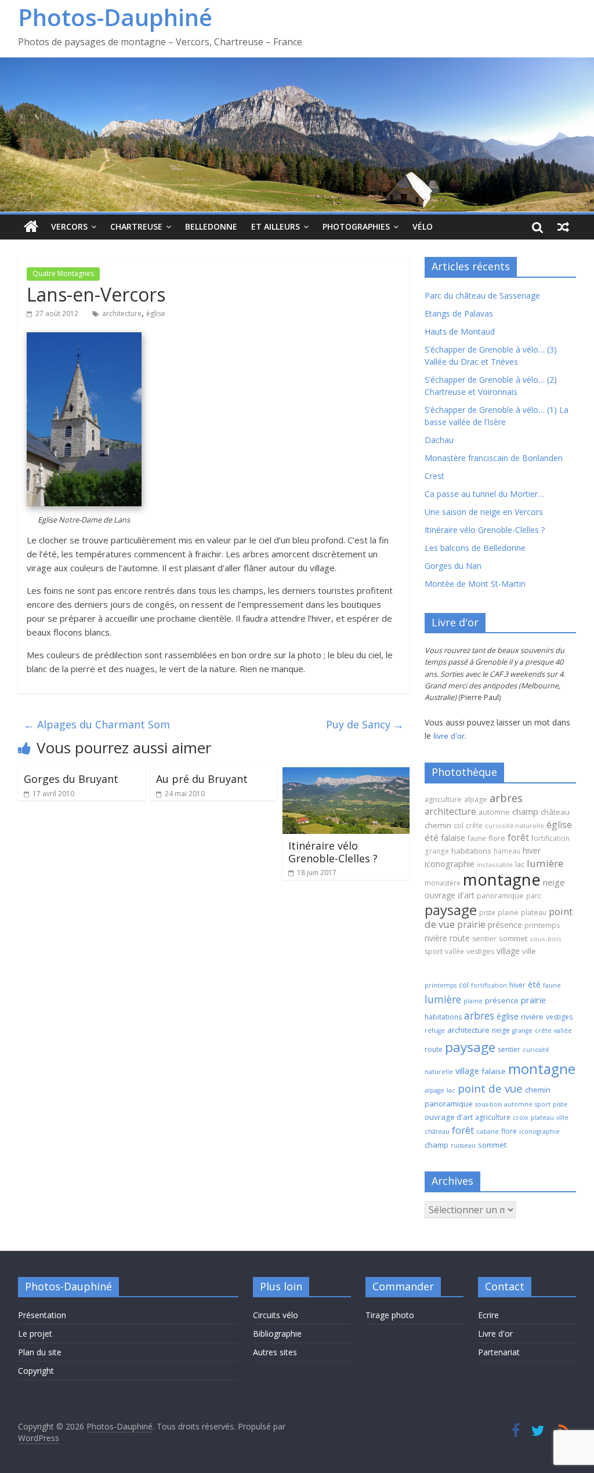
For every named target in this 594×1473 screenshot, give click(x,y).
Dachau (439, 439)
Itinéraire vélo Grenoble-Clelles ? (333, 852)
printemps (542, 925)
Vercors (69, 226)
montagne (502, 879)
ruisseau (463, 1145)
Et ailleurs (275, 226)
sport (434, 951)
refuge (435, 1030)
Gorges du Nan (453, 565)
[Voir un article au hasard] (563, 227)
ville (529, 951)
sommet (513, 938)
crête (474, 825)
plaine (508, 912)
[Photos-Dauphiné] (31, 227)
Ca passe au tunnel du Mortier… (484, 493)
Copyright (36, 1370)
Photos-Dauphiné (115, 17)
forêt (518, 837)
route (460, 938)
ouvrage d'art (450, 895)
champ (525, 811)
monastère (443, 883)
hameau (507, 850)
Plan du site (39, 1352)
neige (554, 882)
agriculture (443, 799)
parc (533, 896)
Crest (434, 475)
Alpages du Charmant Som (97, 724)
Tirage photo (389, 1314)
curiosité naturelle (514, 825)
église (155, 313)
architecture (122, 313)
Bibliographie (277, 1333)
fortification (550, 838)
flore (496, 838)
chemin (438, 825)
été (432, 837)
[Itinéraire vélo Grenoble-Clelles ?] (346, 774)
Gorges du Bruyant (71, 779)
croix (520, 1117)
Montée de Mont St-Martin (475, 583)
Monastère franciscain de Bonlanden (494, 457)
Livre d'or (495, 1333)
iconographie (450, 863)
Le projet (35, 1333)
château (555, 812)
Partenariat (499, 1352)
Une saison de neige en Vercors (484, 511)
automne (494, 812)
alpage (475, 799)
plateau (533, 912)
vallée (454, 951)
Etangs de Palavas (459, 313)
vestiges (480, 951)
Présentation (42, 1314)
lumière (545, 863)
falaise (453, 837)
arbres (506, 797)
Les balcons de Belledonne (475, 547)
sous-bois (546, 938)
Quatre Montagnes (63, 273)
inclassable (495, 864)
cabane (487, 1131)
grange (437, 850)
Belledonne (211, 226)
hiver (532, 850)
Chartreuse (136, 226)
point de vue (490, 1088)
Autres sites (275, 1352)
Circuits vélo (275, 1314)
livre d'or (449, 736)
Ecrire (488, 1314)
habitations (471, 851)
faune (477, 838)
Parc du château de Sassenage (482, 295)
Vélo (422, 226)
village (508, 950)
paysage (451, 909)
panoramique (500, 896)
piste (487, 912)
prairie (471, 924)
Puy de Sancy (365, 724)
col (458, 825)
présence (505, 924)
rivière (436, 938)
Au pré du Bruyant (202, 779)
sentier (484, 939)
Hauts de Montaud (460, 331)
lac (519, 864)
